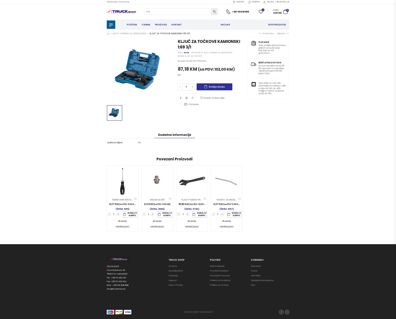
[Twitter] (186, 98)
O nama (173, 266)
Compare (193, 104)
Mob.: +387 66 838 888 (118, 285)
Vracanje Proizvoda (220, 275)
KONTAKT (240, 1)
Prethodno (268, 33)
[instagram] (287, 312)
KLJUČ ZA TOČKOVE (193, 56)
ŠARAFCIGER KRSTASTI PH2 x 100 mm (131, 199)
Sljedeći (281, 33)
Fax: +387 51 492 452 (117, 281)
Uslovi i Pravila (176, 285)
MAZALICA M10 (157, 199)
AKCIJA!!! (225, 24)
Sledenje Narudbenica (262, 280)
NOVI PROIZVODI (277, 24)
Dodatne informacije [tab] (174, 135)
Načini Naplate (217, 266)
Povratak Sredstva (219, 270)
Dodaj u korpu (217, 86)
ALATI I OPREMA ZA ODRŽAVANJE (129, 33)
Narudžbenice (176, 270)
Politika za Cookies (219, 285)
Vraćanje (173, 275)
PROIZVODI (161, 24)
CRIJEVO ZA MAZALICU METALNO (232, 199)
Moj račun (256, 266)
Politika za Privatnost (220, 280)
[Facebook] (180, 98)
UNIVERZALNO (122, 226)
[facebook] (281, 312)
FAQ (253, 285)
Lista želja (255, 275)
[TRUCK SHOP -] (121, 11)
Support (173, 280)
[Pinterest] (192, 98)
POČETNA (132, 24)
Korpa (254, 270)
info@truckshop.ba (116, 288)
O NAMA (146, 24)
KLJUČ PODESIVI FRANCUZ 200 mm (199, 199)
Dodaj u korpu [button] (132, 214)
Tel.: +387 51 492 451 (116, 277)
